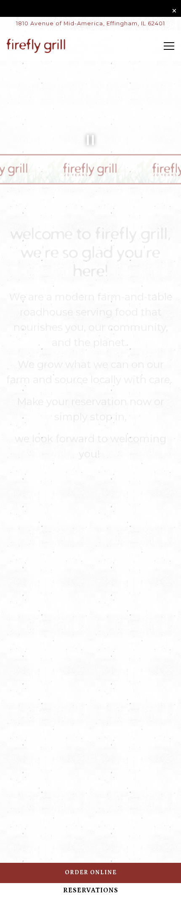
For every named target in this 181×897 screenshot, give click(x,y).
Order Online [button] (91, 872)
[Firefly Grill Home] (35, 45)
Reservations (90, 890)
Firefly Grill (53, 572)
